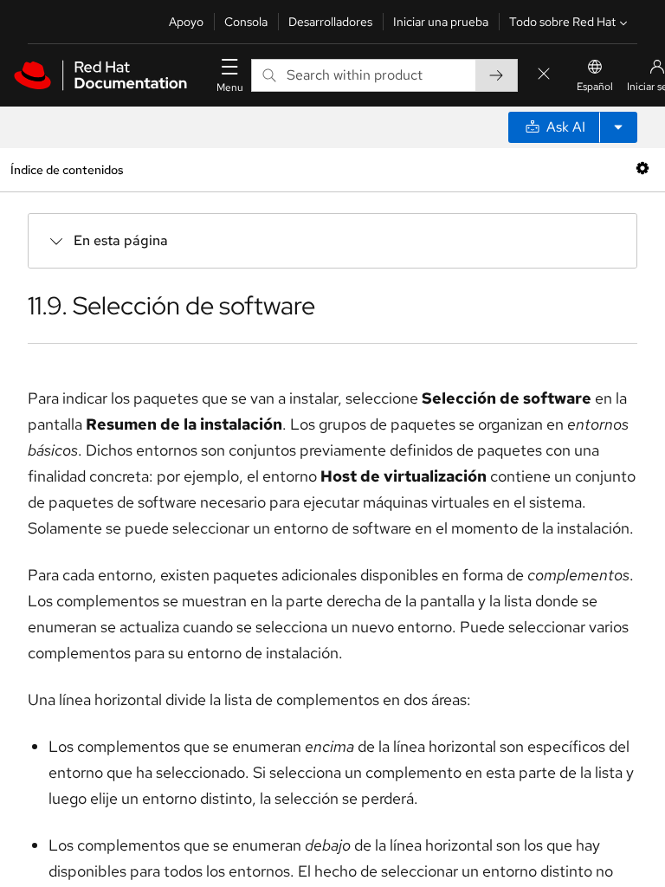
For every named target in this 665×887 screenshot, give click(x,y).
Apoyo (186, 21)
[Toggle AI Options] (618, 127)
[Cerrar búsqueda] (544, 75)
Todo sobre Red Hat (562, 21)
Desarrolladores (330, 21)
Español (595, 87)
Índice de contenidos (67, 169)
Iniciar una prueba (440, 21)
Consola (246, 21)
